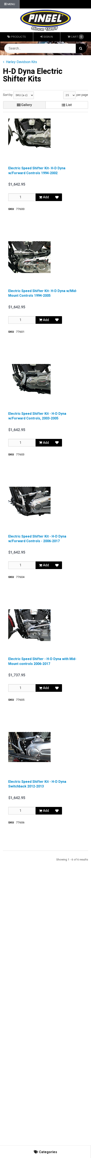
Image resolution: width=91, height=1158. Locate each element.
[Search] (81, 48)
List (68, 105)
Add (45, 197)
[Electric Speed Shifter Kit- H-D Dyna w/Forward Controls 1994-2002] (29, 134)
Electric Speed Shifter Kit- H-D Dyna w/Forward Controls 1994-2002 (36, 170)
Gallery (26, 105)
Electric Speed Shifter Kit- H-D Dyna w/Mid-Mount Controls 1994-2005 (42, 293)
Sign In (48, 37)
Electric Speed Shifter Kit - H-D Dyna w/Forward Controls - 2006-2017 (37, 539)
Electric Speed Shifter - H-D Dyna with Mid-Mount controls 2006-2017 (42, 661)
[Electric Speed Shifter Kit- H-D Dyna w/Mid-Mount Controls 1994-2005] (29, 257)
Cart (76, 37)
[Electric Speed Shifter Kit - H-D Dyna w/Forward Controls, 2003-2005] (29, 380)
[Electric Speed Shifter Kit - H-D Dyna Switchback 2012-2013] (29, 747)
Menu (11, 4)
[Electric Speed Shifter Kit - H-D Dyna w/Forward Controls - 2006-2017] (29, 502)
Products (18, 37)
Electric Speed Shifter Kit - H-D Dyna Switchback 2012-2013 (37, 784)
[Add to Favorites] (57, 197)
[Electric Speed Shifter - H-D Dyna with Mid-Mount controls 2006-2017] (29, 625)
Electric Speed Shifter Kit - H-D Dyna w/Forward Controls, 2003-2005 (37, 416)
